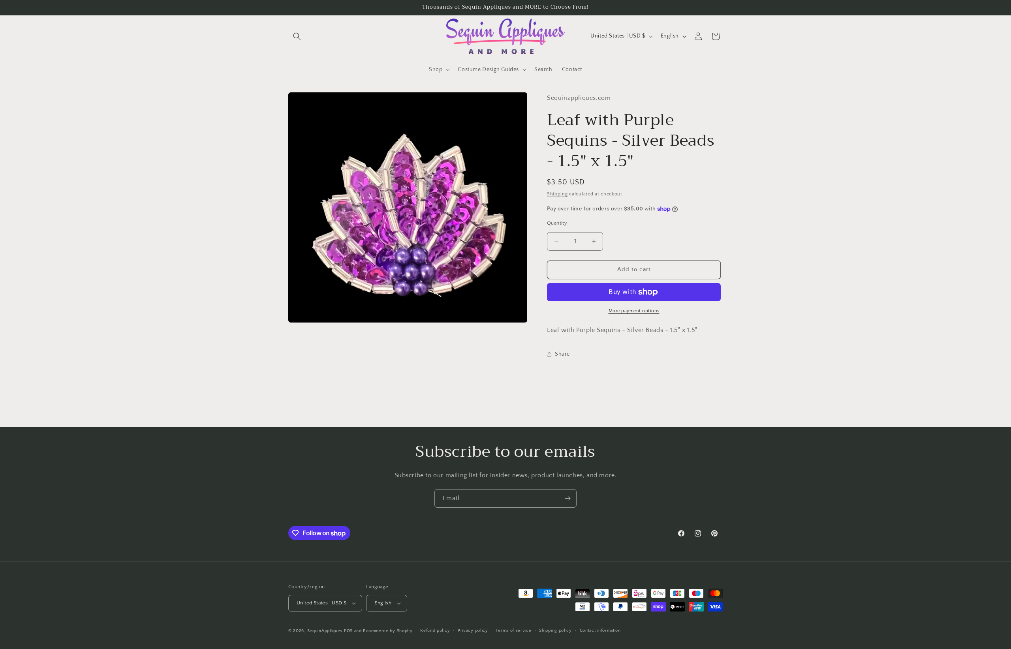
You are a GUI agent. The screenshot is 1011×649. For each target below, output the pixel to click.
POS (348, 630)
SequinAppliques (325, 630)
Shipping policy (555, 630)
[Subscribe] (567, 498)
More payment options (634, 310)
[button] (297, 36)
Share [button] (562, 354)
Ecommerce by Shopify (387, 630)
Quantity (557, 223)
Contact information (600, 630)
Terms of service (513, 630)
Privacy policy (473, 630)
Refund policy (435, 630)
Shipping (557, 193)
